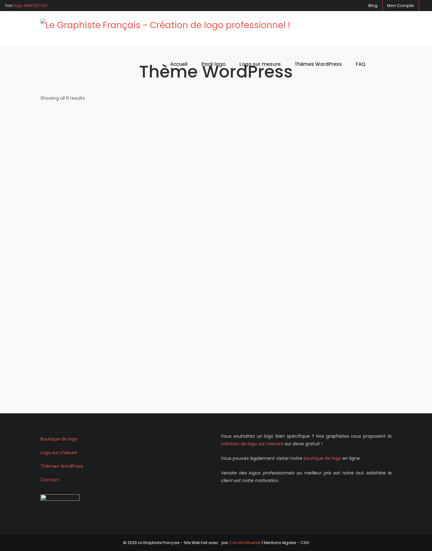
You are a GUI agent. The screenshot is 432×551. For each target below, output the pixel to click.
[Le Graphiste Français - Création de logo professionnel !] (165, 29)
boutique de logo (322, 458)
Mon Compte (400, 5)
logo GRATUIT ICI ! (30, 5)
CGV (304, 542)
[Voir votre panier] (382, 64)
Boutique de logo (59, 439)
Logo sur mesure (58, 452)
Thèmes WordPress (61, 466)
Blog (372, 5)
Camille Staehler (245, 542)
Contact (49, 480)
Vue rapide (81, 139)
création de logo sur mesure (252, 444)
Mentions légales (280, 542)
